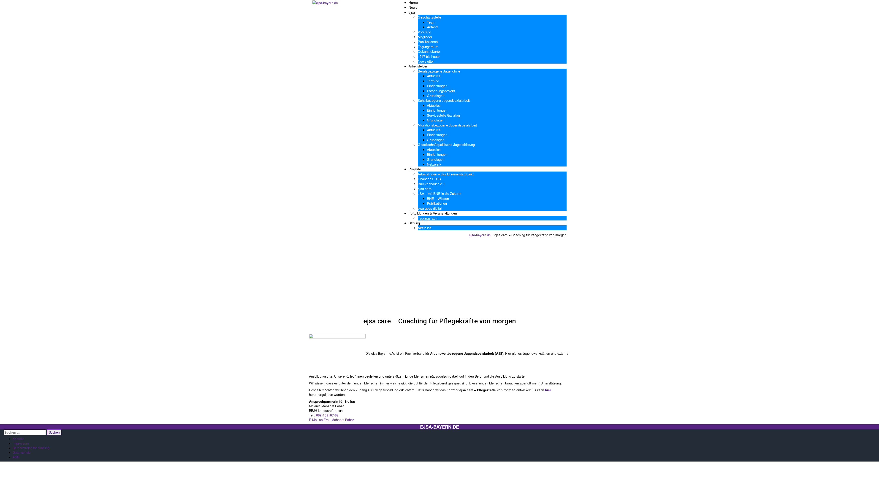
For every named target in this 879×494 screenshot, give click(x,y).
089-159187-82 (327, 415)
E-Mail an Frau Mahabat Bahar (331, 419)
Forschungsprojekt (441, 90)
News (413, 7)
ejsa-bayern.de (439, 426)
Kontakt (18, 438)
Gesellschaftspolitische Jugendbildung (446, 144)
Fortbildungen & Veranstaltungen (433, 213)
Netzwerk (434, 164)
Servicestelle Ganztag (443, 115)
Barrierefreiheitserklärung (31, 448)
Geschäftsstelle (429, 17)
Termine (433, 80)
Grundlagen (435, 95)
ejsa (412, 12)
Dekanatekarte (429, 51)
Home (413, 2)
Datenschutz (22, 452)
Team (431, 22)
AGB (16, 457)
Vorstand (424, 32)
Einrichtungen (437, 85)
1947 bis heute (429, 56)
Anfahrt (432, 26)
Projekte (415, 168)
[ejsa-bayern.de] (325, 2)
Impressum (21, 443)
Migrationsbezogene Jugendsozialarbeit (447, 125)
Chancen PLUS (429, 178)
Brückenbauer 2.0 (431, 183)
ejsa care (424, 188)
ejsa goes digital (430, 208)
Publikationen (428, 41)
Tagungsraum (428, 46)
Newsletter (426, 61)
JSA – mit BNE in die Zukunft (439, 193)
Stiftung (414, 222)
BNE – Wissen (438, 198)
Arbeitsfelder (418, 66)
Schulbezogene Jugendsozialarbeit (444, 100)
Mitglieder (425, 36)
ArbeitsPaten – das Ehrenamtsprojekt (446, 174)
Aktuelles (434, 75)
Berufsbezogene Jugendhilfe (439, 71)
